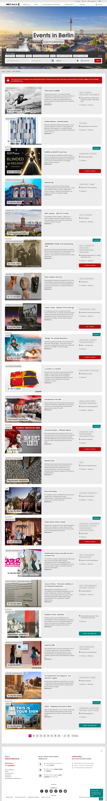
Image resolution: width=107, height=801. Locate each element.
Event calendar (53, 42)
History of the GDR (84, 370)
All (4, 50)
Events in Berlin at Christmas (86, 342)
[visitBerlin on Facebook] (41, 791)
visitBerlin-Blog (77, 756)
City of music (93, 526)
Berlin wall (82, 401)
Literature (93, 677)
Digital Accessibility (33, 797)
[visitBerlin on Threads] (46, 791)
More (100, 56)
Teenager (92, 184)
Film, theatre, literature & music (18, 581)
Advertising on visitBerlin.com (13, 778)
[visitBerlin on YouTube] (51, 791)
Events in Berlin (53, 35)
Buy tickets (90, 326)
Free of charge (83, 123)
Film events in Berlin (84, 677)
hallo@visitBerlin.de (12, 759)
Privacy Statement (20, 797)
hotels (61, 769)
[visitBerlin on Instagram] (55, 791)
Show (8, 149)
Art (7, 489)
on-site (51, 765)
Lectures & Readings (13, 366)
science (93, 309)
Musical (9, 427)
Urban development (94, 94)
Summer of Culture (84, 247)
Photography (11, 88)
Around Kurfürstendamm (85, 434)
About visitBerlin (9, 769)
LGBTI (91, 431)
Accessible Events (84, 153)
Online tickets (86, 60)
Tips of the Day (12, 50)
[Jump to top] (101, 751)
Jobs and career (9, 773)
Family (8, 704)
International (88, 92)
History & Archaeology (14, 241)
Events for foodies (84, 340)
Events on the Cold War (85, 557)
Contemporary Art (92, 493)
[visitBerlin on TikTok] (60, 791)
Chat (101, 799)
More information (90, 633)
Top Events (23, 50)
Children (82, 646)
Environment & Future (85, 309)
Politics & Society (84, 94)
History (81, 92)
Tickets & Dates (90, 171)
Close (101, 790)
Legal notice (9, 797)
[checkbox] (10, 56)
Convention (8, 775)
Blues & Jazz (10, 519)
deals (56, 769)
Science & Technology (14, 180)
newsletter (11, 765)
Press (6, 771)
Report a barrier (45, 797)
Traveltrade (8, 776)
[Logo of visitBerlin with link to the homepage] (13, 4)
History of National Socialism (87, 250)
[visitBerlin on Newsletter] (65, 791)
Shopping (96, 710)
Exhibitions (10, 210)
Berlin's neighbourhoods (90, 585)
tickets (48, 771)
